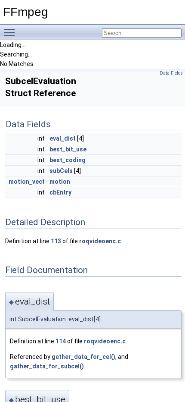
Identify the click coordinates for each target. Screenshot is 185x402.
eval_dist (62, 138)
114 (61, 341)
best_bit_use (67, 149)
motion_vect (27, 181)
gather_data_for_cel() (83, 356)
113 (56, 241)
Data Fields (171, 73)
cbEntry (60, 192)
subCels (61, 170)
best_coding (67, 160)
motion (59, 181)
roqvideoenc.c (100, 241)
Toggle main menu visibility (11, 32)
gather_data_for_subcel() (47, 366)
